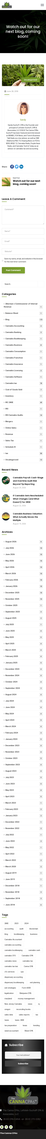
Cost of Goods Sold (23, 389)
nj (39, 1004)
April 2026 (23, 567)
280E (6, 923)
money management (26, 998)
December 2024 (23, 669)
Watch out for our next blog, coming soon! (26, 182)
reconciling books (23, 1009)
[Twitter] (17, 167)
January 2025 (23, 663)
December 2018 (23, 886)
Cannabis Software (23, 377)
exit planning (35, 982)
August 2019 (23, 873)
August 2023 (23, 771)
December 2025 (23, 592)
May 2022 (23, 847)
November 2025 (23, 599)
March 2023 (23, 803)
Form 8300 (26, 988)
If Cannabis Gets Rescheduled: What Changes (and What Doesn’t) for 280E (28, 499)
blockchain (33, 929)
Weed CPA (29, 1031)
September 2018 (23, 898)
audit (21, 929)
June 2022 (23, 841)
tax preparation (11, 1025)
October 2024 (23, 682)
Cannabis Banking (23, 332)
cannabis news (11, 961)
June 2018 (23, 905)
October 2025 (23, 605)
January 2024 (23, 739)
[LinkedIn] (21, 167)
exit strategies (10, 988)
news (30, 1004)
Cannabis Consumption (23, 351)
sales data (9, 1015)
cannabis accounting (13, 945)
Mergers (23, 421)
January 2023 (23, 815)
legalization (9, 993)
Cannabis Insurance (23, 364)
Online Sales (23, 428)
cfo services (10, 972)
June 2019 (23, 879)
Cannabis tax (23, 383)
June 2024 (23, 707)
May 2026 (23, 561)
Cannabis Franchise (23, 358)
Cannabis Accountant (13, 939)
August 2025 (23, 618)
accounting (9, 929)
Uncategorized (30, 80)
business (33, 934)
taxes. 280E (19, 1020)
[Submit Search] (41, 284)
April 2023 (23, 796)
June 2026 (23, 554)
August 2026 (23, 542)
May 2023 (23, 790)
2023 (16, 923)
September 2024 (23, 688)
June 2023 (23, 784)
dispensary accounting (14, 977)
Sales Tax (23, 440)
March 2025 (23, 650)
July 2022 (23, 835)
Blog (23, 319)
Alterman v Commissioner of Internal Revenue (22, 305)
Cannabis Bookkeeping (23, 339)
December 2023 (23, 745)
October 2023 (23, 758)
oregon (7, 1009)
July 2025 (23, 624)
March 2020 (23, 866)
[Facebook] (12, 167)
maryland (8, 998)
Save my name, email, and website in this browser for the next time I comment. (23, 260)
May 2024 (23, 714)
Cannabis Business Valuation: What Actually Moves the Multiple (27, 517)
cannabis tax (28, 961)
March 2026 (23, 573)
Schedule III (23, 447)
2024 (26, 923)
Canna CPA (28, 966)
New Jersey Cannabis (13, 1004)
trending (36, 1025)
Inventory (23, 396)
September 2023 (23, 764)
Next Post (16, 178)
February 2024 (23, 733)
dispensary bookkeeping (14, 982)
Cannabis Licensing (23, 370)
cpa (22, 972)
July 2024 (23, 701)
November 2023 (23, 752)
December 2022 (23, 822)
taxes (7, 1020)
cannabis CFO (10, 955)
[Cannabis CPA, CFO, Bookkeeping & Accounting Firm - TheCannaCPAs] (23, 5)
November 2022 (23, 828)
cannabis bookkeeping (13, 950)
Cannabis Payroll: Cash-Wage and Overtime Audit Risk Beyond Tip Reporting (28, 481)
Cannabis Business (23, 345)
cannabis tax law (11, 966)
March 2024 (23, 726)
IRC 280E (23, 402)
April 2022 (23, 854)
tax (23, 453)
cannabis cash (34, 950)
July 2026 (23, 548)
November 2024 (23, 675)
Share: (4, 167)
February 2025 (23, 656)
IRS (23, 409)
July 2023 (23, 777)
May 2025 (23, 637)
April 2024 (23, 720)
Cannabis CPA (27, 955)
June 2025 (23, 631)
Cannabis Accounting (23, 326)
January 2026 (23, 586)
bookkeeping (19, 934)
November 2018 (23, 892)
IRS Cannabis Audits (23, 415)
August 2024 (23, 694)
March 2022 (23, 860)
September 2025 (23, 612)
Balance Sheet (23, 313)
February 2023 (23, 809)
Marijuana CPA (25, 993)
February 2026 (23, 580)
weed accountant (12, 1031)
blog (6, 934)
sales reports (24, 1015)
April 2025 (23, 643)
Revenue (23, 434)
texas (25, 1025)
